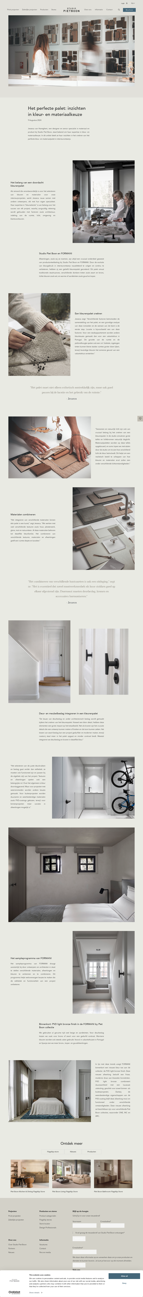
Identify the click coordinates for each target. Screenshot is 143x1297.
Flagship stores (45, 1220)
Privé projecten (14, 1216)
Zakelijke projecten (16, 1220)
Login (123, 3)
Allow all (124, 1276)
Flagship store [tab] (53, 1152)
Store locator (44, 1224)
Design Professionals (47, 1228)
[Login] (127, 3)
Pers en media (45, 1252)
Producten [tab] (91, 1152)
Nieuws (11, 1252)
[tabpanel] (71, 1177)
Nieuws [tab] (73, 1152)
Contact (42, 1249)
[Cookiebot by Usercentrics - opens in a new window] (14, 1292)
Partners (11, 1249)
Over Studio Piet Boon (17, 1245)
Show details (34, 1293)
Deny (124, 1283)
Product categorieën (47, 1216)
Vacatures (43, 1245)
